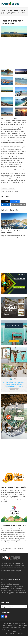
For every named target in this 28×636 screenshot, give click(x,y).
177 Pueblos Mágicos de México (13, 525)
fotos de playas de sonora (10, 191)
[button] (26, 3)
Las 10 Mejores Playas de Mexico (13, 487)
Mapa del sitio (10, 633)
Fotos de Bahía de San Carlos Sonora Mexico (11, 232)
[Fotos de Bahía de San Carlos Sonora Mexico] (14, 221)
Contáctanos (19, 633)
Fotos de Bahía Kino (8, 188)
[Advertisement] (14, 52)
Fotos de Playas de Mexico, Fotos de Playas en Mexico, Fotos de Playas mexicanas (14, 625)
